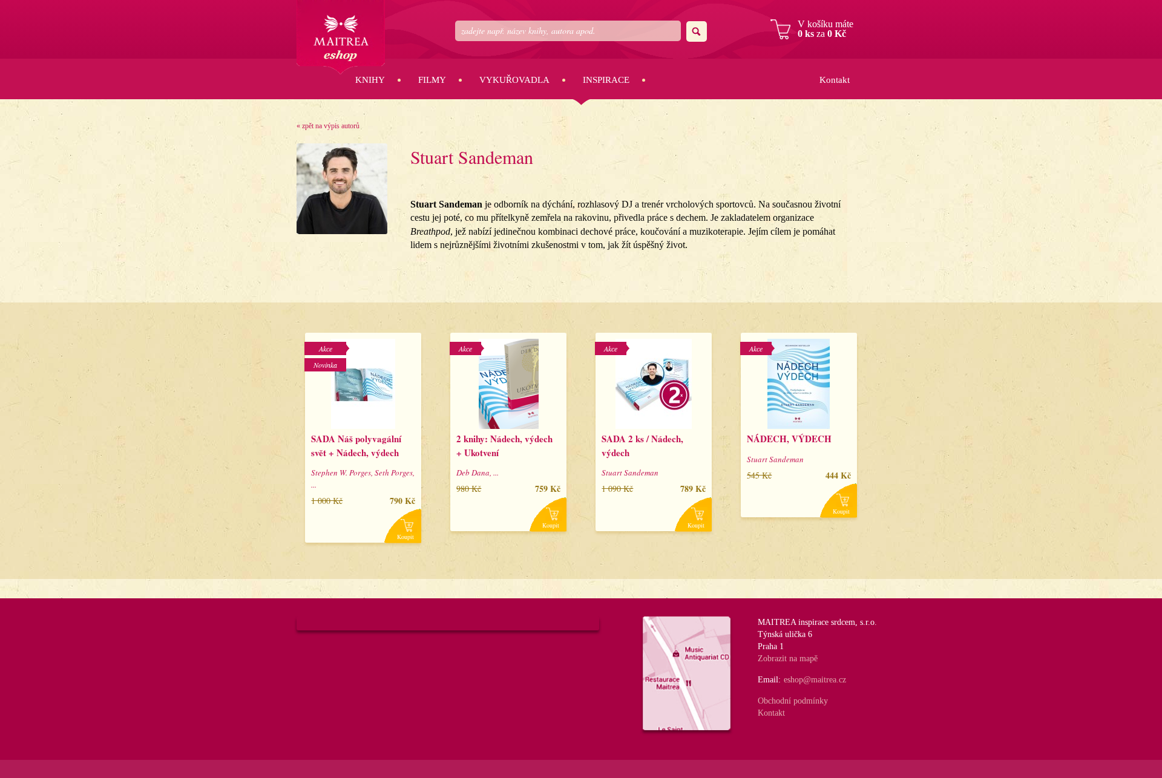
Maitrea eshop (341, 37)
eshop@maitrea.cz (815, 679)
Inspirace (606, 80)
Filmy (432, 80)
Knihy (370, 80)
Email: (769, 679)
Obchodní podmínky (793, 700)
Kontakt (834, 80)
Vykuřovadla (514, 80)
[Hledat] (696, 31)
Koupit (405, 536)
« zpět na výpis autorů (328, 126)
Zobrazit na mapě (788, 658)
